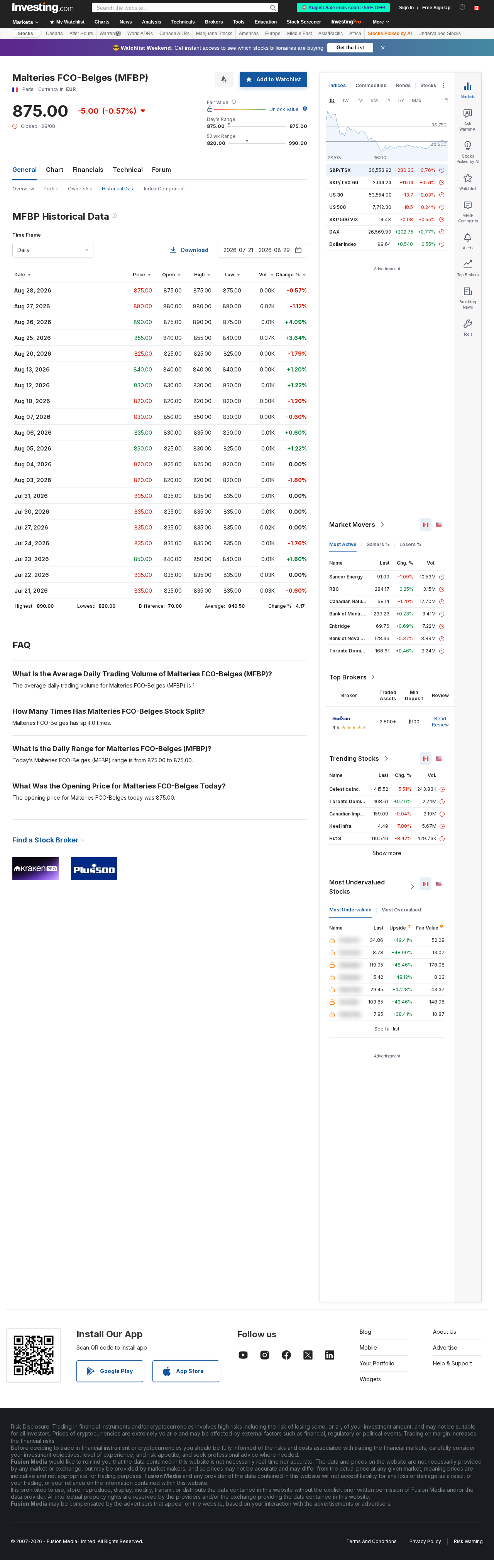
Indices (337, 85)
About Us (444, 1331)
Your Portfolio (377, 1363)
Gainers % (378, 544)
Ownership (80, 189)
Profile (51, 189)
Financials (88, 169)
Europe (273, 33)
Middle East (299, 33)
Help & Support (452, 1363)
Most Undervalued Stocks (357, 886)
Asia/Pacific (330, 33)
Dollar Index (343, 244)
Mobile (368, 1347)
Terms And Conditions (371, 1541)
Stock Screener (304, 22)
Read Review (440, 722)
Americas (249, 33)
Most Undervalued (350, 910)
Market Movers (352, 524)
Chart (54, 169)
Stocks (25, 33)
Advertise (445, 1347)
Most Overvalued (401, 910)
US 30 (336, 195)
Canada (54, 33)
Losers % (410, 544)
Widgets (370, 1379)
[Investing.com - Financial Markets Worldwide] (42, 7)
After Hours (81, 33)
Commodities (370, 85)
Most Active (343, 544)
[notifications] (462, 7)
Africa (355, 33)
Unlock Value (284, 109)
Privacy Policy (425, 1541)
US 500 (337, 207)
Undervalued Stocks (439, 33)
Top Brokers (348, 677)
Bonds (403, 85)
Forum (161, 169)
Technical (128, 169)
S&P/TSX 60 (343, 182)
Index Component (164, 189)
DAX (334, 232)
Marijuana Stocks (214, 33)
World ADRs (140, 33)
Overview (23, 189)
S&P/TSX (340, 170)
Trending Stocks (354, 758)
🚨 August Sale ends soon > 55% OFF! (343, 7)
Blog (365, 1331)
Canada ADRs (174, 33)
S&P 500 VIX (343, 219)
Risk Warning (468, 1541)
